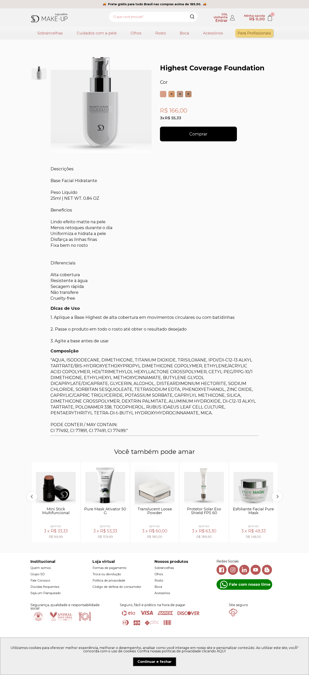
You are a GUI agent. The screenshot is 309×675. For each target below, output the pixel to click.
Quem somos (40, 568)
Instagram (233, 570)
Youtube (256, 570)
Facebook (222, 570)
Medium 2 (180, 94)
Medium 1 (171, 94)
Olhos (136, 33)
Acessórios (213, 33)
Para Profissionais (254, 33)
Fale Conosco (40, 580)
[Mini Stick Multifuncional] (55, 484)
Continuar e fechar (154, 662)
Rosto (160, 33)
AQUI (221, 651)
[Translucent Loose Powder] (154, 484)
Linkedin (244, 570)
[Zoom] (39, 73)
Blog (267, 570)
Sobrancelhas (50, 33)
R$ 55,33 (173, 118)
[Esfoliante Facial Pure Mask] (253, 484)
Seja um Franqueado (45, 593)
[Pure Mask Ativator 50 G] (105, 484)
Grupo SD (37, 574)
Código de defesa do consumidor (116, 587)
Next (277, 496)
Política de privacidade (108, 580)
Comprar (198, 134)
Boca (184, 33)
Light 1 (163, 94)
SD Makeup (49, 18)
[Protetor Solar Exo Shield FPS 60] (204, 484)
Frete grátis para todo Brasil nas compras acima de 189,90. (154, 4)
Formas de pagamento (109, 568)
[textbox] (153, 17)
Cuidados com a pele (97, 33)
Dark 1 (188, 94)
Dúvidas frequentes (44, 587)
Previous (32, 496)
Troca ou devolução (106, 574)
